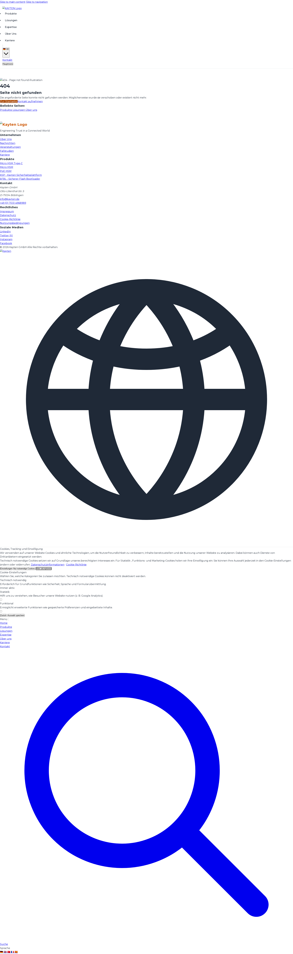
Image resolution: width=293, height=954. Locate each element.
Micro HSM (6, 167)
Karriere (10, 40)
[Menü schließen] (8, 619)
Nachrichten (7, 143)
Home (3, 623)
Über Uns (10, 33)
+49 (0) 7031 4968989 (13, 202)
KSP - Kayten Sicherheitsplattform (21, 175)
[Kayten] (5, 251)
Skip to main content (12, 1)
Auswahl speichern (16, 615)
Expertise (11, 26)
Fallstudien (7, 151)
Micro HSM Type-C (11, 163)
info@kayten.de (9, 199)
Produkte (11, 13)
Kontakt (7, 59)
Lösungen (11, 20)
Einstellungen (6, 568)
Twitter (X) (6, 235)
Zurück (3, 615)
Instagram (6, 239)
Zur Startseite (9, 101)
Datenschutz (8, 215)
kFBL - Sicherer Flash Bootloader (20, 178)
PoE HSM (5, 171)
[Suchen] (2, 45)
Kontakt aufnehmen (30, 101)
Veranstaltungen (10, 147)
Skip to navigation (37, 1)
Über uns (31, 110)
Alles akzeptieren (43, 568)
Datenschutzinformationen (47, 564)
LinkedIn (5, 231)
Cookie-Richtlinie (10, 219)
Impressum (7, 211)
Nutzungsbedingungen (15, 223)
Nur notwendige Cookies (24, 568)
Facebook (6, 243)
